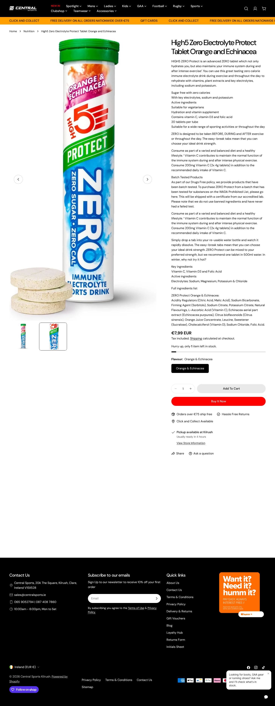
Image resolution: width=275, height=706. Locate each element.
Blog (169, 625)
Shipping (196, 338)
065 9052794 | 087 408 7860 (35, 602)
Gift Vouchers (175, 618)
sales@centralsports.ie (30, 595)
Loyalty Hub (174, 633)
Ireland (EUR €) (25, 667)
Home (13, 31)
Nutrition (29, 31)
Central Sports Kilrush (35, 677)
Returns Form (175, 640)
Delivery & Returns (179, 611)
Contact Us (174, 590)
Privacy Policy (176, 604)
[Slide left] (18, 179)
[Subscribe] (157, 598)
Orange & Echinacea (190, 368)
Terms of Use (136, 608)
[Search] (246, 8)
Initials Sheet (175, 647)
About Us (172, 583)
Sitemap (87, 687)
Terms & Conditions (179, 597)
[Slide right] (147, 179)
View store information (191, 443)
